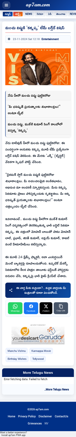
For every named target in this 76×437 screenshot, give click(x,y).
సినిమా (40, 14)
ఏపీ (50, 14)
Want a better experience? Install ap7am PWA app (13, 433)
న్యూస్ (8, 14)
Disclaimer (45, 416)
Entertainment (50, 39)
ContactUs (61, 416)
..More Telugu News (56, 389)
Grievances (35, 423)
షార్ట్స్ (18, 14)
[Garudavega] (38, 335)
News (28, 14)
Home (11, 416)
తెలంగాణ (60, 14)
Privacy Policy (27, 416)
